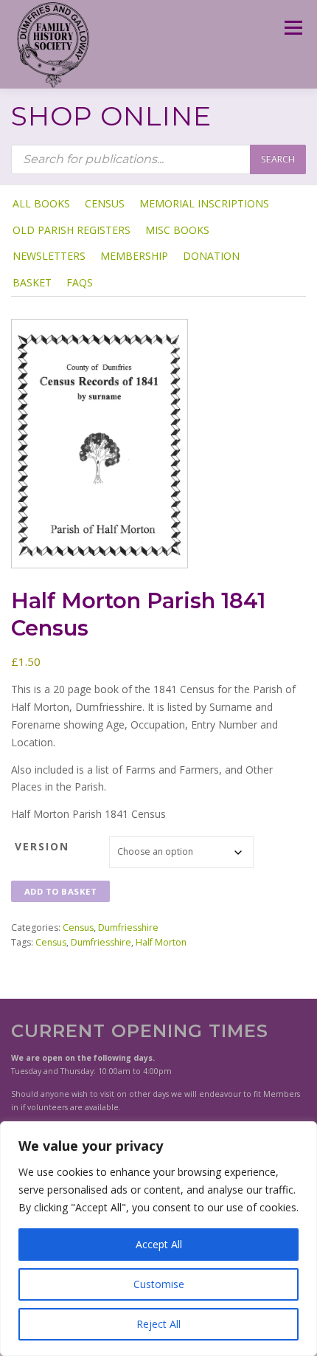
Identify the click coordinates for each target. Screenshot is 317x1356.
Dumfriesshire (128, 927)
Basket (32, 282)
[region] (158, 1238)
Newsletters (49, 256)
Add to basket (60, 891)
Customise (158, 1284)
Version (42, 846)
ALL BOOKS (41, 203)
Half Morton (161, 942)
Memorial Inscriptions (204, 203)
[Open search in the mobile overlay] (158, 159)
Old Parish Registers (71, 230)
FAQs (79, 282)
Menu (292, 27)
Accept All (159, 1244)
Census (105, 203)
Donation (211, 256)
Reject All (158, 1324)
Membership (134, 256)
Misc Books (177, 230)
